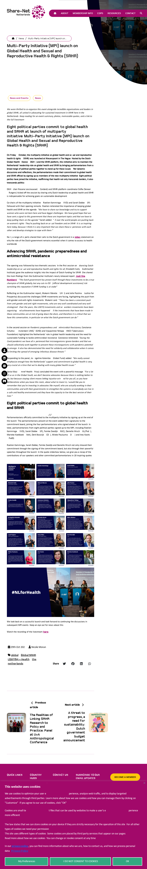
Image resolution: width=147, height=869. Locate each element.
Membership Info (83, 13)
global (14, 655)
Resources (114, 13)
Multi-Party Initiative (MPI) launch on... (47, 38)
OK (127, 861)
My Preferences (26, 861)
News (21, 38)
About (64, 13)
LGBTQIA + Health (18, 659)
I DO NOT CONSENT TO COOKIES (80, 861)
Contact (130, 13)
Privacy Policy (19, 850)
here (45, 631)
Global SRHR (28, 655)
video (77, 237)
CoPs (100, 13)
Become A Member (125, 777)
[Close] (144, 783)
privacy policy (20, 846)
